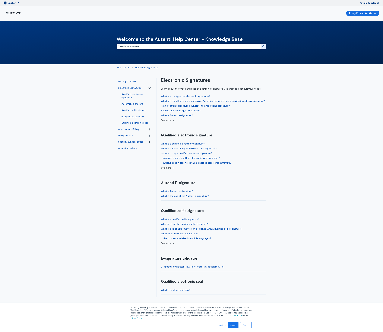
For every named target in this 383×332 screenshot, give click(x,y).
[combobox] (189, 46)
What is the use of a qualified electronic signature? (189, 148)
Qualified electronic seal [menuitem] (134, 122)
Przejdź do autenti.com (362, 13)
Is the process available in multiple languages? (186, 238)
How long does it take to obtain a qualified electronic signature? (196, 162)
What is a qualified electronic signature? (183, 143)
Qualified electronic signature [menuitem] (132, 96)
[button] (149, 88)
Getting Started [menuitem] (127, 81)
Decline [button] (246, 325)
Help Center (123, 67)
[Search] (263, 46)
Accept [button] (233, 325)
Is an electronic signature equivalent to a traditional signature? (195, 105)
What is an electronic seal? (175, 290)
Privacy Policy (136, 318)
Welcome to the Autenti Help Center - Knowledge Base (180, 39)
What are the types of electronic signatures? (186, 96)
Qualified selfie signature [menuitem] (134, 110)
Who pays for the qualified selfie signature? (185, 224)
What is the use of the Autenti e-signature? (185, 195)
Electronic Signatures (146, 67)
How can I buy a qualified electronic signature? (186, 153)
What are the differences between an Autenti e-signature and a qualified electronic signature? (213, 101)
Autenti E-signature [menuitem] (132, 103)
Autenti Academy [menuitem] (127, 148)
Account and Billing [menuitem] (128, 129)
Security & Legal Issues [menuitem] (130, 141)
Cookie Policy (236, 315)
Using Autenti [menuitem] (125, 135)
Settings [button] (222, 325)
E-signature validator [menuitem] (133, 116)
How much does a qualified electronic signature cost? (190, 158)
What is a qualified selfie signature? (180, 219)
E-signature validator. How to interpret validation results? (192, 266)
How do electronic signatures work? (180, 110)
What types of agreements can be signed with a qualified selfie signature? (201, 228)
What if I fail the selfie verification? (179, 233)
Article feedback (369, 2)
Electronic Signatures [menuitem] (130, 87)
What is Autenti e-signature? (177, 115)
